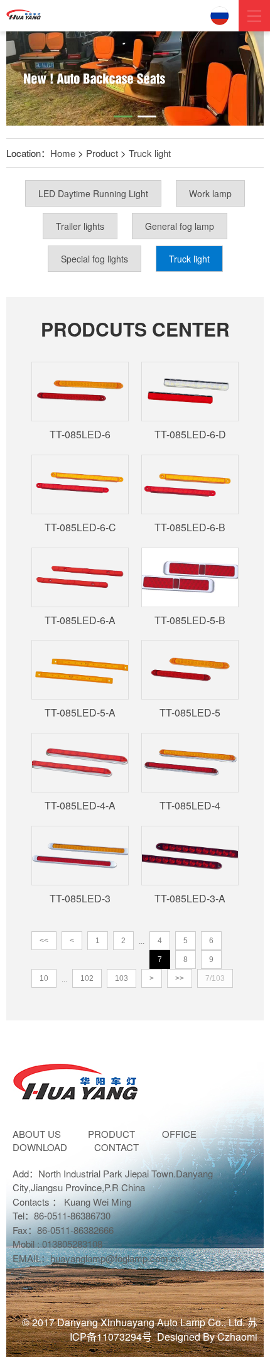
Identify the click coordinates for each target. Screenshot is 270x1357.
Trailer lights (80, 226)
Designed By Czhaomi (207, 1336)
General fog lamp (179, 226)
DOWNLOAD (40, 1147)
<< (44, 940)
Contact (116, 1147)
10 (44, 978)
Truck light (150, 152)
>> (179, 978)
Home (62, 152)
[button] (123, 116)
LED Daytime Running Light (93, 193)
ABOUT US (37, 1133)
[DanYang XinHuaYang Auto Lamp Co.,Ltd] (23, 12)
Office (179, 1133)
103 (121, 978)
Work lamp (210, 193)
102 (87, 978)
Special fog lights (94, 258)
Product (102, 152)
